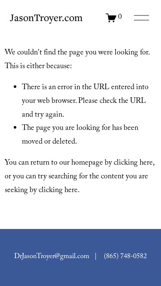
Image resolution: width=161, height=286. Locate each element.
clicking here (133, 163)
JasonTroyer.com (46, 17)
